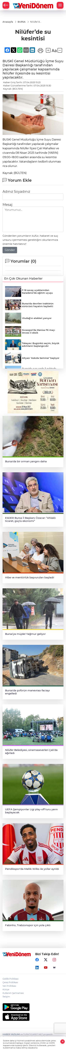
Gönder (10, 250)
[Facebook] (37, 959)
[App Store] (33, 1017)
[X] (45, 959)
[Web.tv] (54, 967)
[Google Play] (33, 1007)
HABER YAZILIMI (11, 1034)
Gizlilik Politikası (10, 979)
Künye (6, 989)
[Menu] (60, 5)
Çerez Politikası (10, 982)
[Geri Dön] (6, 5)
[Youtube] (45, 967)
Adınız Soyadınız (16, 191)
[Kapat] (63, 1041)
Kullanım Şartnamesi (13, 993)
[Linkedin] (37, 967)
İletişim (6, 996)
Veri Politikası (9, 986)
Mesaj (7, 205)
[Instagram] (54, 959)
